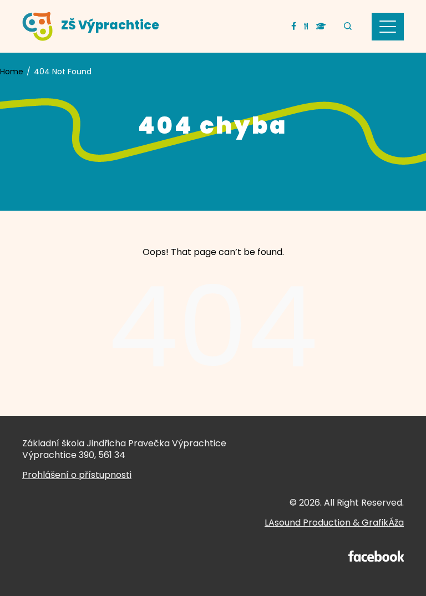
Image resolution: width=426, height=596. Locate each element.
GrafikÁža (383, 522)
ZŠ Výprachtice (110, 25)
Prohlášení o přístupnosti (76, 474)
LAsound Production (308, 522)
